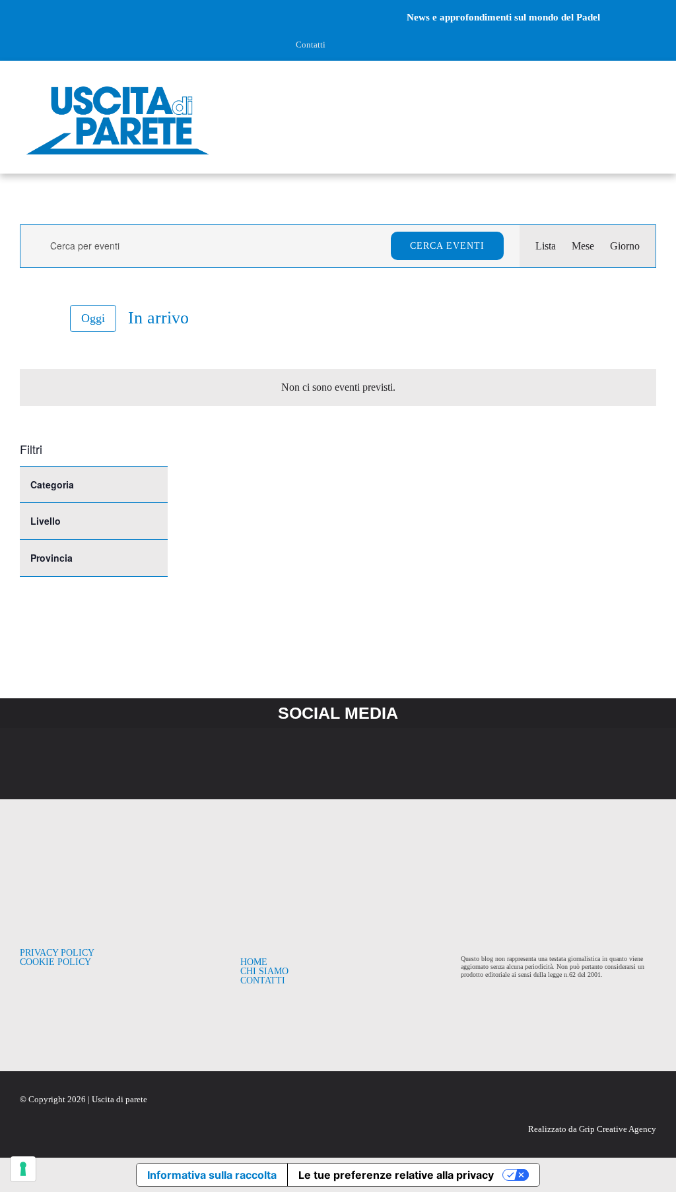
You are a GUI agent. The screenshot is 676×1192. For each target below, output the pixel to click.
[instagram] (46, 17)
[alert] (338, 387)
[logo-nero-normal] (102, 863)
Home (253, 962)
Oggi (93, 318)
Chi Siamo (264, 971)
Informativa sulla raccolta (212, 1174)
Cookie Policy (55, 962)
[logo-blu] (117, 86)
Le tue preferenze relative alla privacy (396, 1174)
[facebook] (24, 17)
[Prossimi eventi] (50, 318)
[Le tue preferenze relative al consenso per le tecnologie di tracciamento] (23, 1168)
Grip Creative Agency (617, 1129)
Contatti (310, 45)
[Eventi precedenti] (28, 318)
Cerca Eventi (447, 246)
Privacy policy (57, 953)
